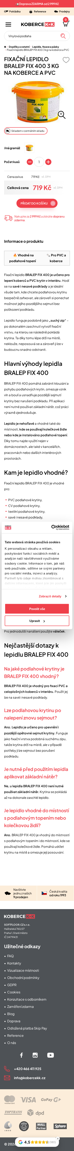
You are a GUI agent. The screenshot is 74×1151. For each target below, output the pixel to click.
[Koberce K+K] (37, 24)
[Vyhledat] (63, 36)
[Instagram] (35, 1055)
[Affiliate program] (8, 1126)
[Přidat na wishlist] (66, 60)
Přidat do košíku (34, 203)
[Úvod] (5, 46)
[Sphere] (60, 1126)
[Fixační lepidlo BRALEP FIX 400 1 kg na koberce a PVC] (29, 148)
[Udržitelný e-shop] (24, 1126)
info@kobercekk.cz (29, 1078)
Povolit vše (37, 608)
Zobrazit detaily (50, 596)
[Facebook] (21, 1055)
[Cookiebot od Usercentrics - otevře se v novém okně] (52, 527)
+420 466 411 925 (27, 1069)
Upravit (34, 621)
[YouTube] (50, 1055)
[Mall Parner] (41, 1126)
